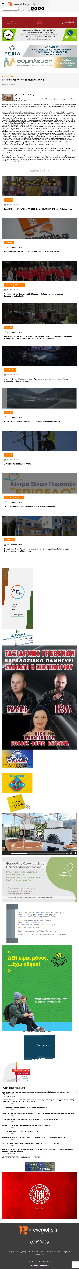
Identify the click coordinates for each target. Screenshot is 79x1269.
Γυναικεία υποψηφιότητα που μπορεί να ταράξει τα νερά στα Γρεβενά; (31, 251)
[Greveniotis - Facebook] (32, 8)
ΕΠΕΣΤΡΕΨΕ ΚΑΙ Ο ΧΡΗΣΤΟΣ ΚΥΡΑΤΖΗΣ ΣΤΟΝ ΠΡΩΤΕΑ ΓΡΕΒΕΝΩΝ (24, 1107)
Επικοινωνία (39, 1254)
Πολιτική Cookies (53, 1252)
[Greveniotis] (18, 4)
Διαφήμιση (66, 1252)
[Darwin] (44, 1265)
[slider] (38, 853)
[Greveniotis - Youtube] (39, 8)
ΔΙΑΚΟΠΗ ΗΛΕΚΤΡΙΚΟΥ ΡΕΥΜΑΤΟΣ (17, 464)
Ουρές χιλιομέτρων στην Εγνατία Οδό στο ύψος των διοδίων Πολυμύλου (33, 421)
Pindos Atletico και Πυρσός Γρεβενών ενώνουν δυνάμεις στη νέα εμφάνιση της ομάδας (32, 1119)
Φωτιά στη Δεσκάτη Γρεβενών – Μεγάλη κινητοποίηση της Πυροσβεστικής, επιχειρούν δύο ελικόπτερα (38, 1113)
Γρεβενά (9, 200)
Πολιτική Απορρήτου (36, 1252)
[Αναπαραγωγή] (4, 853)
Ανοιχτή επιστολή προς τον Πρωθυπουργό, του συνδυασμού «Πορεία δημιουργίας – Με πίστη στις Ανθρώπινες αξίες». (36, 1093)
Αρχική (11, 1252)
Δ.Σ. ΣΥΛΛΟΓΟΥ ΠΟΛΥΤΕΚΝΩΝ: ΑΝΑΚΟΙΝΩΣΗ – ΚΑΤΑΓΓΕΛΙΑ (21, 1157)
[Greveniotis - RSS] (42, 8)
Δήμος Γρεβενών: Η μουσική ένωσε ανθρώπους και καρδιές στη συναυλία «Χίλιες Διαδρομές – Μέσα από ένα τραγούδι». (36, 380)
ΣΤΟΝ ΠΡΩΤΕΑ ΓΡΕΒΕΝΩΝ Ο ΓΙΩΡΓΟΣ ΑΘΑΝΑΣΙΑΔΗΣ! (20, 1131)
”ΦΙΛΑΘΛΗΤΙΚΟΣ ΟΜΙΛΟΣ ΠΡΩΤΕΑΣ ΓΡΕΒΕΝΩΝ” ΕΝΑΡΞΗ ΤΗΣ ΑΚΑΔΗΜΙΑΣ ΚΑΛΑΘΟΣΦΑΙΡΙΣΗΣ (34, 1137)
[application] (39, 834)
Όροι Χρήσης (21, 1252)
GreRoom (9, 242)
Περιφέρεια (19, 497)
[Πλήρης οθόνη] (75, 853)
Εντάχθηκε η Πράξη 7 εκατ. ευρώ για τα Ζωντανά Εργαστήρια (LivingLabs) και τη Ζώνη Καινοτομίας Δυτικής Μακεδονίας (37, 550)
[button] (39, 834)
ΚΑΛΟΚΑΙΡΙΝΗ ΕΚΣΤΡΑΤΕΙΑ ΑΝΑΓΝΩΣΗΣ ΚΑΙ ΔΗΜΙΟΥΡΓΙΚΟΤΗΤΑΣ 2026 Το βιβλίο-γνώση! (38, 209)
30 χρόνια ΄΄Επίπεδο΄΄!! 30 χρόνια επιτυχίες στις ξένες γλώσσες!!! (29, 506)
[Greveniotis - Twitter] (35, 8)
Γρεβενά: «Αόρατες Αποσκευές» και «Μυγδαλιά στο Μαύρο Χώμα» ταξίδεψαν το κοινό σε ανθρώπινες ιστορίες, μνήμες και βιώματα (37, 1150)
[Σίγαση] (71, 853)
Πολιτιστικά (19, 285)
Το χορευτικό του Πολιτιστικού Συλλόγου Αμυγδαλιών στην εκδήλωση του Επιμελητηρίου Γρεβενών (33, 295)
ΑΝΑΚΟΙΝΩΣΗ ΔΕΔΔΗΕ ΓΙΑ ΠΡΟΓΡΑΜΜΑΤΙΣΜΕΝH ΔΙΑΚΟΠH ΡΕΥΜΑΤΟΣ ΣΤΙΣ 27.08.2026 (31, 1143)
